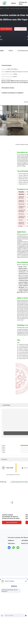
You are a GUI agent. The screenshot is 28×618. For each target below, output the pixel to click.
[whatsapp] (13, 547)
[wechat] (17, 547)
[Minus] (26, 581)
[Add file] (2, 615)
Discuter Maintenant (6, 29)
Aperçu (2, 8)
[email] (9, 547)
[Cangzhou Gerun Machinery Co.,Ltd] (5, 3)
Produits (7, 8)
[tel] (22, 547)
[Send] (26, 615)
